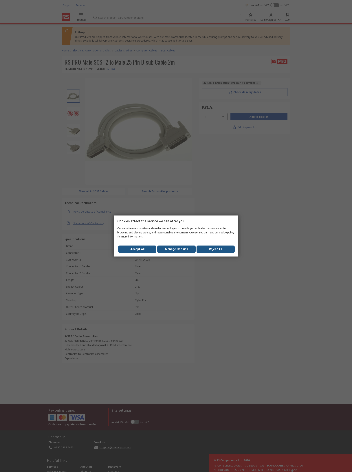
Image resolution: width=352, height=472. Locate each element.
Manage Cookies (176, 249)
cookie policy (226, 232)
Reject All (215, 249)
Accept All (137, 249)
